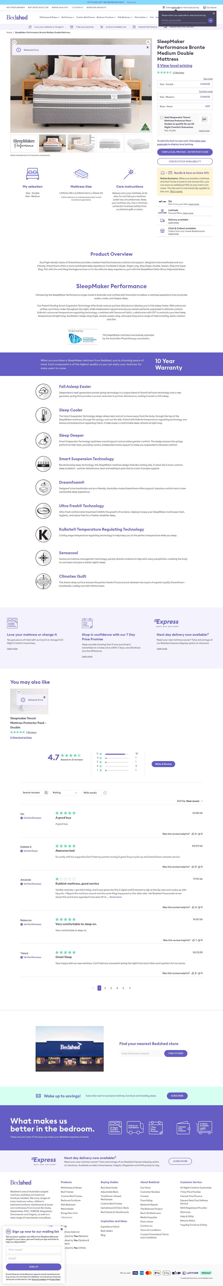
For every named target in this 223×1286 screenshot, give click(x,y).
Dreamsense (16, 1214)
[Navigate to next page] (130, 988)
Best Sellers (107, 1230)
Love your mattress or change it (49, 27)
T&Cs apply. (176, 191)
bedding (25, 1194)
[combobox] (65, 793)
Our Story (145, 1187)
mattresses (21, 1207)
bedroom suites (25, 1201)
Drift (26, 1211)
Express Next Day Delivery (182, 26)
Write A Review (163, 764)
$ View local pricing (174, 65)
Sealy (48, 1207)
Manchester (140, 17)
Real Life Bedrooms (150, 1213)
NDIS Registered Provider (193, 1207)
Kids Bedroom (124, 17)
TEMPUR (34, 1211)
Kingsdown (46, 1211)
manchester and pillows (37, 1217)
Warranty (185, 1212)
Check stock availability (185, 161)
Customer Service (191, 1182)
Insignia (33, 1214)
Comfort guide (206, 91)
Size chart (208, 79)
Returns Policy (187, 1220)
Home (9, 32)
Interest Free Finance (191, 1196)
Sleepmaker (16, 1211)
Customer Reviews (150, 1191)
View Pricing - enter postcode (185, 152)
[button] (148, 47)
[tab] (23, 143)
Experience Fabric (110, 1226)
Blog (103, 1235)
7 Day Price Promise (190, 1191)
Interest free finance (147, 27)
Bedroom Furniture (105, 17)
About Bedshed (149, 1182)
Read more (116, 897)
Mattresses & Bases (48, 17)
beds (13, 1201)
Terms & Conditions (150, 1230)
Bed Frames (67, 17)
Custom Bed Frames (85, 17)
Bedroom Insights (96, 7)
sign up (33, 1267)
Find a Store (146, 1221)
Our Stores (211, 7)
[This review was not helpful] (199, 833)
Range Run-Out (60, 7)
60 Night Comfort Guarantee (195, 1187)
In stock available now (116, 27)
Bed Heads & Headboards (115, 1212)
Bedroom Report (149, 1204)
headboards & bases (42, 1204)
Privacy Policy (55, 1279)
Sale (152, 17)
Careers (144, 1196)
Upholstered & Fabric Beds (115, 1207)
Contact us (146, 1225)
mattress (15, 1194)
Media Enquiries (148, 1217)
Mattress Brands (16, 7)
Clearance (77, 7)
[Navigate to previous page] (93, 988)
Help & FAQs (187, 1216)
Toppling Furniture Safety (193, 1224)
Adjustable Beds (109, 1191)
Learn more (204, 130)
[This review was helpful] (193, 833)
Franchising (146, 1200)
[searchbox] (32, 792)
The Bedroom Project (151, 1208)
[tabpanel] (81, 86)
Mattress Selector (38, 7)
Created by (74, 1236)
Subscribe (177, 1096)
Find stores (175, 1053)
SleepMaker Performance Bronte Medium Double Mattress (42, 32)
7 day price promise (85, 27)
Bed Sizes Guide (109, 1187)
